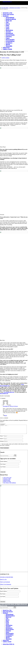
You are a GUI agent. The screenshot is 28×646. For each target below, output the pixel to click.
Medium (5, 613)
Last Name (2, 466)
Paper (7, 632)
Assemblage (9, 614)
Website (2, 441)
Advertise (6, 640)
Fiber (7, 621)
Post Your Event (8, 611)
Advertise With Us (7, 1)
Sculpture (9, 636)
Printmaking (9, 635)
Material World (6, 480)
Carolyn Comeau (5, 57)
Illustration (9, 625)
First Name (2, 464)
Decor (7, 620)
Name (2, 436)
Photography (10, 633)
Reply (5, 415)
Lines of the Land (7, 477)
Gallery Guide (7, 641)
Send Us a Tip (3, 579)
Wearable (9, 639)
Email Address (3, 461)
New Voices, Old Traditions (9, 482)
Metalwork (9, 628)
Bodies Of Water (7, 481)
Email (2, 438)
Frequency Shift (6, 478)
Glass (7, 624)
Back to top (3, 605)
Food (7, 622)
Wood (7, 637)
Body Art (8, 617)
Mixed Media (10, 629)
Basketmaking (10, 615)
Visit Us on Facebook (5, 581)
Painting (8, 630)
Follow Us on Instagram (5, 584)
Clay (7, 618)
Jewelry (8, 626)
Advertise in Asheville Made (6, 577)
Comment (2, 424)
